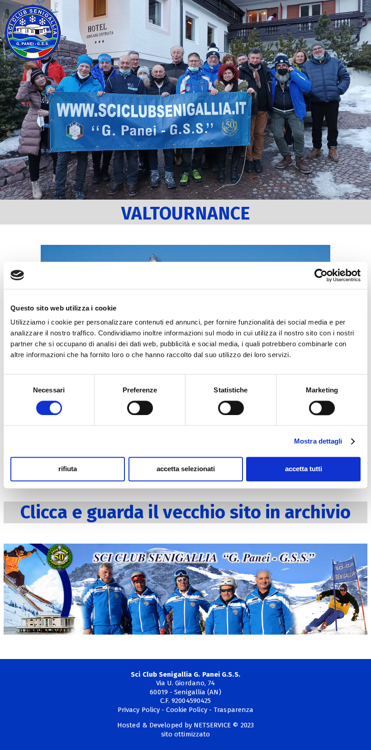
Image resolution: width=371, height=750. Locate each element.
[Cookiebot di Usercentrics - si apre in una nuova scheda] (321, 275)
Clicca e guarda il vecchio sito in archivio (185, 512)
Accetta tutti (303, 469)
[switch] (140, 408)
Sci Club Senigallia (33, 33)
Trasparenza (233, 710)
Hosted (128, 725)
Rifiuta (67, 469)
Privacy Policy (139, 710)
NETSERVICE (212, 725)
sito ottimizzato (185, 734)
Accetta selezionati (186, 469)
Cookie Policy (186, 710)
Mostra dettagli (318, 441)
